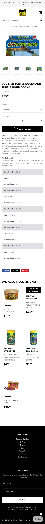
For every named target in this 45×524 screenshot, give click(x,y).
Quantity (5, 116)
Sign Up (22, 500)
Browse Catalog (22, 439)
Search (10, 507)
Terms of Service (12, 510)
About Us (22, 451)
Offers (22, 442)
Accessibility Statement (28, 510)
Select (4, 105)
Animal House (12, 520)
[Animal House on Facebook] (41, 514)
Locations (22, 454)
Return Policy (31, 507)
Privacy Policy (19, 507)
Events (22, 445)
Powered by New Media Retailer (30, 520)
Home (4, 26)
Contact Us (22, 457)
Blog (22, 448)
